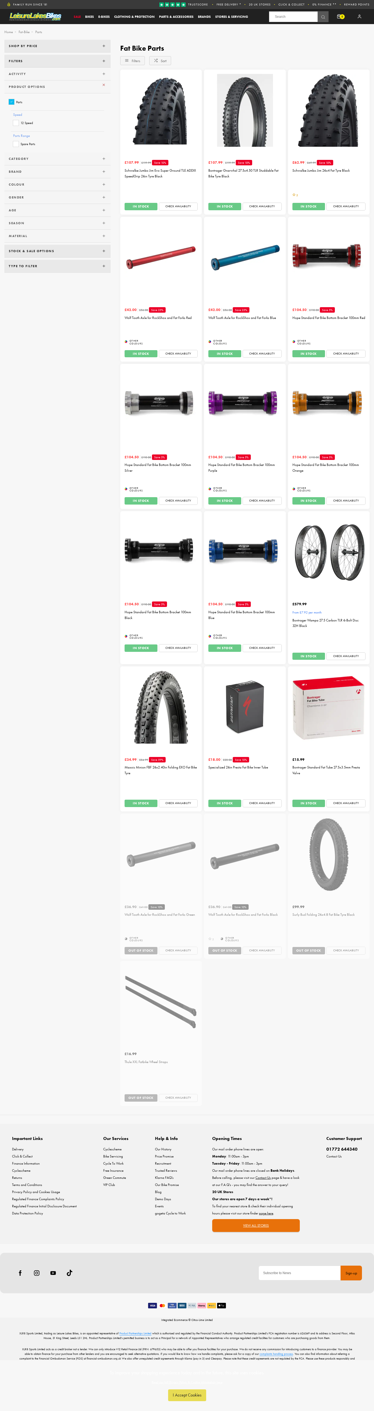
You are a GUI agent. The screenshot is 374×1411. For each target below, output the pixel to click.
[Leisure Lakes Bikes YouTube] (53, 1273)
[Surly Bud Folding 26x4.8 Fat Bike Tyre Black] (329, 854)
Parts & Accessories (176, 16)
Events (159, 1206)
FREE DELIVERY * (229, 4)
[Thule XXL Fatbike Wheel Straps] (161, 1002)
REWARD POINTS (357, 4)
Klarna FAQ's (164, 1177)
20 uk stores (260, 4)
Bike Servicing (113, 1156)
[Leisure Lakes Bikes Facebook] (20, 1273)
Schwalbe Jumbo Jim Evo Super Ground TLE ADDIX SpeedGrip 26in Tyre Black (160, 173)
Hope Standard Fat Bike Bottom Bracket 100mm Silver (158, 467)
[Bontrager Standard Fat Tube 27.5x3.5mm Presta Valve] (329, 707)
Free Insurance (113, 1170)
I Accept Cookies (187, 1395)
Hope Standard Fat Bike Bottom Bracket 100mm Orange (325, 467)
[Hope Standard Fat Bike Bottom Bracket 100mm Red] (329, 257)
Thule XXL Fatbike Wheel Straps (146, 1061)
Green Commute (114, 1177)
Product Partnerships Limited (135, 1333)
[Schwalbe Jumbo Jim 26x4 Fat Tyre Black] (329, 110)
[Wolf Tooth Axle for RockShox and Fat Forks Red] (161, 257)
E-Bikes (104, 16)
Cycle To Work (113, 1163)
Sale (77, 16)
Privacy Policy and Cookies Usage (36, 1192)
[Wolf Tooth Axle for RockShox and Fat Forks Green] (161, 854)
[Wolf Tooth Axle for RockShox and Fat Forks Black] (245, 854)
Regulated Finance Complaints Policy (38, 1199)
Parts (19, 102)
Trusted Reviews (166, 1170)
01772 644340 (342, 1149)
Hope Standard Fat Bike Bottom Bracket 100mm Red (328, 317)
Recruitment (163, 1163)
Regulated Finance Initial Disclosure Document (44, 1206)
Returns (17, 1177)
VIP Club (109, 1184)
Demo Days (163, 1199)
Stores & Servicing (231, 16)
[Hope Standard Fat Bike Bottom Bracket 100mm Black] (161, 552)
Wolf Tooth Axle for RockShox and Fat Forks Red (158, 317)
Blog (158, 1192)
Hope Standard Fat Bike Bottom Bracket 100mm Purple (241, 467)
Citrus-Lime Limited (202, 1320)
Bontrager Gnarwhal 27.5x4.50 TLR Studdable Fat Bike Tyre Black (243, 173)
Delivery (18, 1149)
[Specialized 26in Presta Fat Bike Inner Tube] (245, 707)
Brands (204, 16)
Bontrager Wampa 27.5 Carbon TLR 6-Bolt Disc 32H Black (325, 623)
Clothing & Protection (134, 16)
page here (266, 1213)
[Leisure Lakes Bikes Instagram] (37, 1273)
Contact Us (334, 1156)
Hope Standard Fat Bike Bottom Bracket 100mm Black (158, 615)
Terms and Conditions (27, 1184)
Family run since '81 (30, 4)
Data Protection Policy (27, 1213)
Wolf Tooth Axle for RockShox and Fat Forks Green (160, 914)
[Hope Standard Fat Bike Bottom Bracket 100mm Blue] (245, 552)
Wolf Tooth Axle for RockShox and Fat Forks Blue (242, 317)
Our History (163, 1149)
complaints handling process (276, 1354)
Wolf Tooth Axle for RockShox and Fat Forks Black (243, 914)
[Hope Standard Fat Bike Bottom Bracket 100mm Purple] (245, 404)
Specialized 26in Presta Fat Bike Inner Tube (238, 767)
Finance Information (26, 1163)
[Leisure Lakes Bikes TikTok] (70, 1273)
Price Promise (164, 1156)
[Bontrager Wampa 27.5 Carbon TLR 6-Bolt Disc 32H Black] (329, 552)
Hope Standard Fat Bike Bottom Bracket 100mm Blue (241, 615)
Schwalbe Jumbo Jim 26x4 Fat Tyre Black (321, 170)
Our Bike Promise (167, 1184)
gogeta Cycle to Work (170, 1213)
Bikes (89, 16)
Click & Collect (291, 4)
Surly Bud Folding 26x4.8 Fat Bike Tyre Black (323, 914)
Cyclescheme (21, 1170)
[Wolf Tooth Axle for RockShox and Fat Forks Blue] (245, 257)
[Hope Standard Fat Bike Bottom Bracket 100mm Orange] (329, 404)
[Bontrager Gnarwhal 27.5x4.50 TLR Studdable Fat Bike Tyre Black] (245, 110)
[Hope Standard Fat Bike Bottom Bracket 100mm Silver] (161, 404)
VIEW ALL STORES (256, 1225)
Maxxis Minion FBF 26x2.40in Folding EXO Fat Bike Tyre (161, 770)
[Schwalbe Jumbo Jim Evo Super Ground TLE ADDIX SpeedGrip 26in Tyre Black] (161, 110)
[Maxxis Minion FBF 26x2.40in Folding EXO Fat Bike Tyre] (161, 707)
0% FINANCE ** (324, 4)
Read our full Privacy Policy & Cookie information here (187, 1382)
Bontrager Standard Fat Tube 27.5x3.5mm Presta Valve (326, 770)
